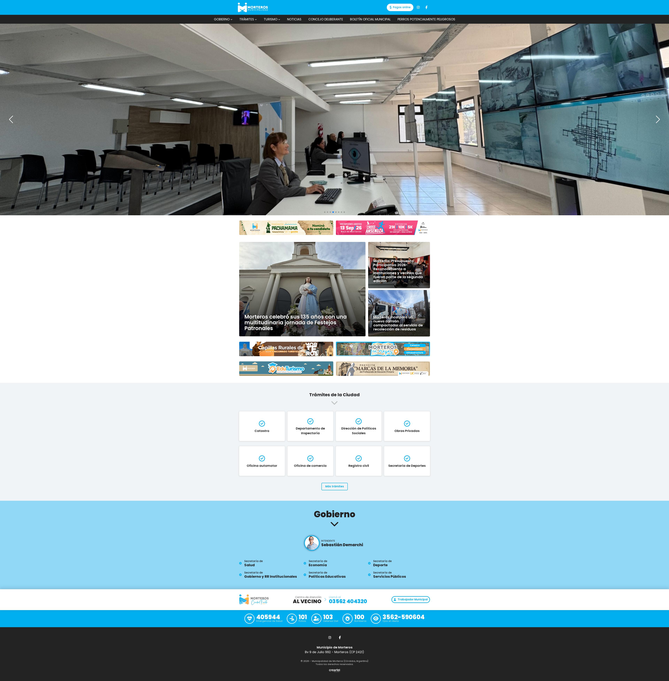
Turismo (271, 19)
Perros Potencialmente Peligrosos (426, 19)
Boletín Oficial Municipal (370, 19)
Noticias (294, 19)
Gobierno (222, 19)
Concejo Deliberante (325, 19)
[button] (658, 119)
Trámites (247, 19)
